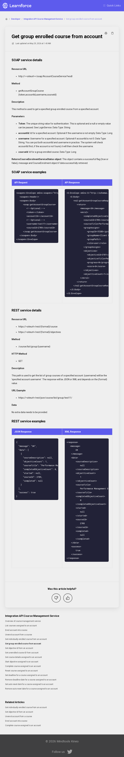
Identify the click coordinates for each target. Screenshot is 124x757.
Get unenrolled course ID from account (21, 653)
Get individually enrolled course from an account (26, 639)
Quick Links (114, 5)
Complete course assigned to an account (23, 666)
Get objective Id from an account (19, 648)
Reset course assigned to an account (21, 671)
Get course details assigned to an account (23, 657)
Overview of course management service (23, 621)
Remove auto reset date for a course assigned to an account (31, 689)
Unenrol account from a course (18, 635)
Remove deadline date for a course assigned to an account (30, 680)
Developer (15, 19)
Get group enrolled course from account (84, 19)
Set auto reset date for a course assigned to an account (29, 684)
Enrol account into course (16, 630)
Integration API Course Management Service (43, 19)
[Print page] (105, 33)
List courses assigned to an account (21, 626)
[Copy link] (112, 33)
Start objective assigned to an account (21, 662)
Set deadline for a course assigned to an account (26, 675)
